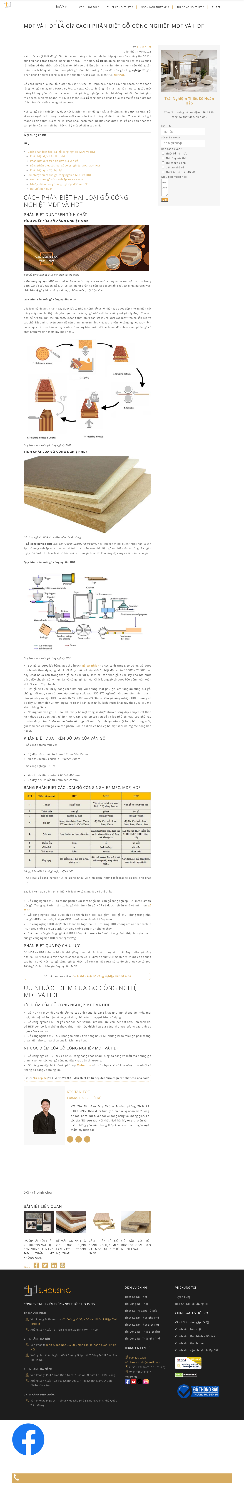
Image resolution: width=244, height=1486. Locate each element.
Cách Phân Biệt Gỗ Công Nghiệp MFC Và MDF (102, 976)
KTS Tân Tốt (143, 47)
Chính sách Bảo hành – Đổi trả (195, 1336)
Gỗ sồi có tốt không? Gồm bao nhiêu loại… (136, 1245)
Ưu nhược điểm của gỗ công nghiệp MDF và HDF (60, 175)
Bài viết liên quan (41, 188)
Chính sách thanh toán (190, 1343)
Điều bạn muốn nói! (174, 176)
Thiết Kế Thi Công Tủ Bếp (141, 1310)
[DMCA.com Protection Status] (186, 1376)
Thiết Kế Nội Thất (136, 1296)
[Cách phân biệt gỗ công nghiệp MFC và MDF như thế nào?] (104, 1222)
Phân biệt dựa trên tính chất (48, 156)
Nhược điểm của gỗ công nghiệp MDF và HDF (59, 184)
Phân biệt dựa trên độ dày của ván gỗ (54, 161)
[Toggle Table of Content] (26, 144)
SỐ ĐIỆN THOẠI (171, 137)
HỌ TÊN (166, 126)
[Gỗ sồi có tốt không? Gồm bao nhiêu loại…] (136, 1222)
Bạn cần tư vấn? (171, 149)
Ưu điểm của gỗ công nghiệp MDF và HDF (56, 179)
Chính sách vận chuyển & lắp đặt (196, 1350)
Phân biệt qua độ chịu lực (46, 170)
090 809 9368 (137, 1357)
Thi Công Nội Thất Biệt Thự (142, 1331)
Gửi (165, 199)
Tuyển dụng (183, 1296)
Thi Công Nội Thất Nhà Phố (142, 1338)
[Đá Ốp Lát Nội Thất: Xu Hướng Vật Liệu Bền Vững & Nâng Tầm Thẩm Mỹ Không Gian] (39, 1222)
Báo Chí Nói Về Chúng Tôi (191, 1303)
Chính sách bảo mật (188, 1329)
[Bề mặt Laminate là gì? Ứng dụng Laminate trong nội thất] (71, 1222)
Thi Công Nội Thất (136, 1303)
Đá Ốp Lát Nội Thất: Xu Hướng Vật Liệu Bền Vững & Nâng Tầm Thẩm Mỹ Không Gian (39, 1249)
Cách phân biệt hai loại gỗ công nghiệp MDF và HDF (62, 151)
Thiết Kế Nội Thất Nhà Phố (142, 1317)
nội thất (118, 74)
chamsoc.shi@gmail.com (144, 1362)
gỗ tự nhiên (90, 665)
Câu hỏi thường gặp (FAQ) (192, 1322)
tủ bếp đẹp (41, 1078)
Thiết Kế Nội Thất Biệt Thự (142, 1324)
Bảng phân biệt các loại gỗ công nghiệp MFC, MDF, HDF (65, 165)
